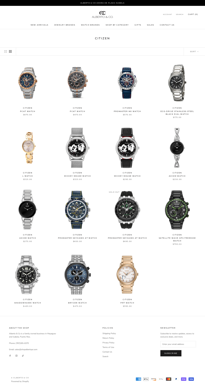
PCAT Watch (27, 111)
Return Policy (108, 338)
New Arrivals (39, 25)
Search (180, 14)
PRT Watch (127, 303)
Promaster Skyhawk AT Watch (77, 238)
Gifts (138, 25)
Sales (150, 25)
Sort (193, 51)
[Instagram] (16, 355)
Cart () (193, 14)
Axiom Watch (177, 176)
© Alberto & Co (20, 378)
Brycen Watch (77, 303)
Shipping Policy (109, 333)
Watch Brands (90, 25)
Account (167, 14)
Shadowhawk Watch (27, 303)
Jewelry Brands (64, 25)
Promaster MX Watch (127, 111)
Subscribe (170, 353)
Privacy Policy (108, 342)
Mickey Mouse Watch (77, 176)
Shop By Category (117, 25)
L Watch (27, 176)
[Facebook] (10, 355)
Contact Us (167, 25)
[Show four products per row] (10, 51)
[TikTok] (23, 355)
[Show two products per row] (5, 51)
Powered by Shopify (20, 381)
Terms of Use (108, 347)
